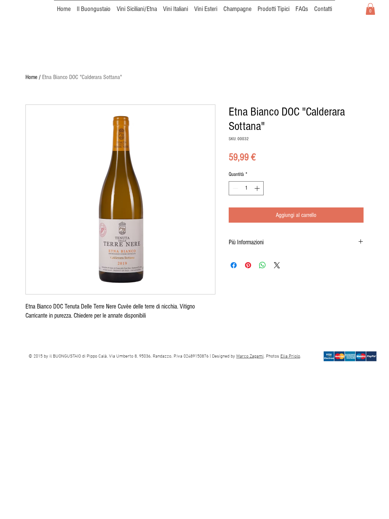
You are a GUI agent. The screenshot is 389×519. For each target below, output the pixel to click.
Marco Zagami (250, 356)
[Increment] (257, 188)
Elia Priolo (290, 356)
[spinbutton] (246, 188)
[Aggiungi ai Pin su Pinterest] (248, 265)
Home (31, 77)
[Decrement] (234, 188)
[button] (370, 9)
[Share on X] (276, 265)
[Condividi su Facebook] (233, 265)
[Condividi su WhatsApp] (262, 265)
